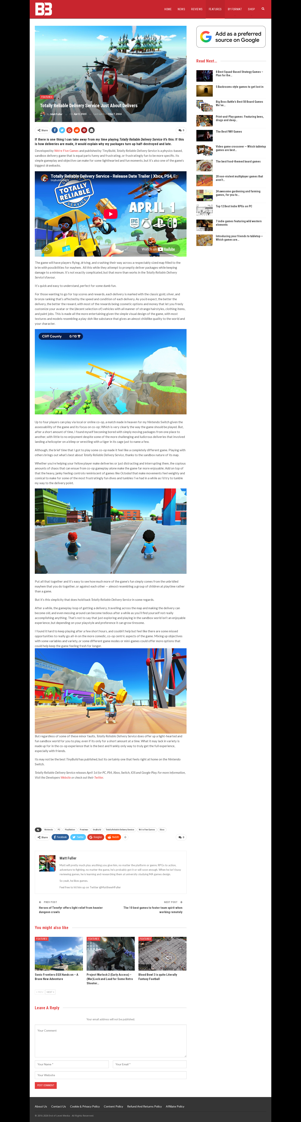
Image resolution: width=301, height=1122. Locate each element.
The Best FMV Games (229, 131)
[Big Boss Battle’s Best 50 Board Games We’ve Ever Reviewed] (204, 106)
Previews (84, 830)
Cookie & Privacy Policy (85, 1106)
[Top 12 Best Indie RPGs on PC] (204, 210)
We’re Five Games (66, 150)
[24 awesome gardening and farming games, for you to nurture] (204, 195)
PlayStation (70, 830)
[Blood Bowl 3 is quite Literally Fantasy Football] (162, 954)
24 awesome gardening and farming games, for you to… (238, 193)
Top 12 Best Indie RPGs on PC (234, 206)
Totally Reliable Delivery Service (120, 830)
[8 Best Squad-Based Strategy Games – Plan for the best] (204, 76)
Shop (251, 9)
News (181, 9)
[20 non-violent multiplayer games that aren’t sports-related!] (204, 180)
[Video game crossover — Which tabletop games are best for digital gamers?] (204, 150)
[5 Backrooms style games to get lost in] (204, 91)
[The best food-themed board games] (204, 165)
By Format (235, 9)
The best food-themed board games (238, 161)
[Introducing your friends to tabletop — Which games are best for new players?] (204, 240)
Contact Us (58, 1106)
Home (168, 9)
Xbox (162, 830)
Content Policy (113, 1106)
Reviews (197, 9)
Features (215, 9)
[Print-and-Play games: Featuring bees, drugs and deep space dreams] (204, 120)
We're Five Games (147, 830)
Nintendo (48, 830)
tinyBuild (97, 830)
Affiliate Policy (175, 1106)
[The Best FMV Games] (204, 135)
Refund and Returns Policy (144, 1106)
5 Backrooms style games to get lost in (240, 86)
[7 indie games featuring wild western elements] (204, 225)
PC (59, 830)
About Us (41, 1106)
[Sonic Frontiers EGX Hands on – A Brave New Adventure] (59, 954)
